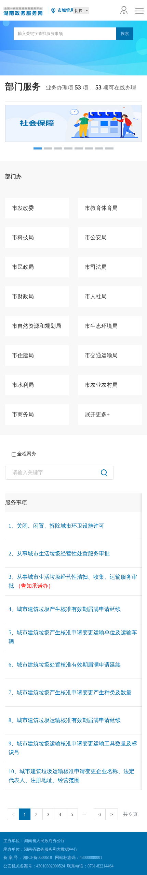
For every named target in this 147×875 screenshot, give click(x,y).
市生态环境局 (101, 326)
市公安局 (96, 237)
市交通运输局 (101, 355)
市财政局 (23, 296)
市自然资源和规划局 (36, 326)
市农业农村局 (101, 385)
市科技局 (23, 237)
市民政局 (23, 267)
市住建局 (23, 355)
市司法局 (96, 267)
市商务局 (23, 414)
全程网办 (26, 453)
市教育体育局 (101, 208)
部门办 (13, 176)
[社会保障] (73, 123)
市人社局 (96, 296)
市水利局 (23, 385)
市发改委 (23, 208)
